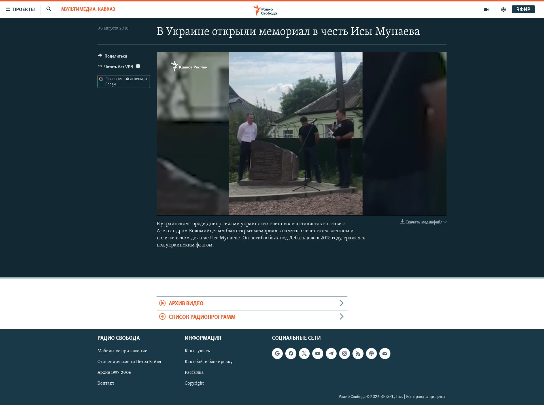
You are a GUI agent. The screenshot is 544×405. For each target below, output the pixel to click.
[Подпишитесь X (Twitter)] (304, 353)
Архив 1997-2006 (114, 372)
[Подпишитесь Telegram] (331, 353)
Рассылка (194, 372)
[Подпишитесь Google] (277, 353)
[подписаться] (384, 353)
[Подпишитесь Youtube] (317, 353)
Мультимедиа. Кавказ (88, 9)
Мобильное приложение (122, 351)
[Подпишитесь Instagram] (344, 353)
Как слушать (197, 351)
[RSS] (357, 353)
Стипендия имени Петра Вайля (129, 362)
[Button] (112, 57)
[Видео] (486, 9)
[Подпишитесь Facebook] (290, 353)
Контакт (105, 383)
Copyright (194, 383)
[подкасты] (503, 9)
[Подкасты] (371, 353)
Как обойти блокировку (209, 362)
